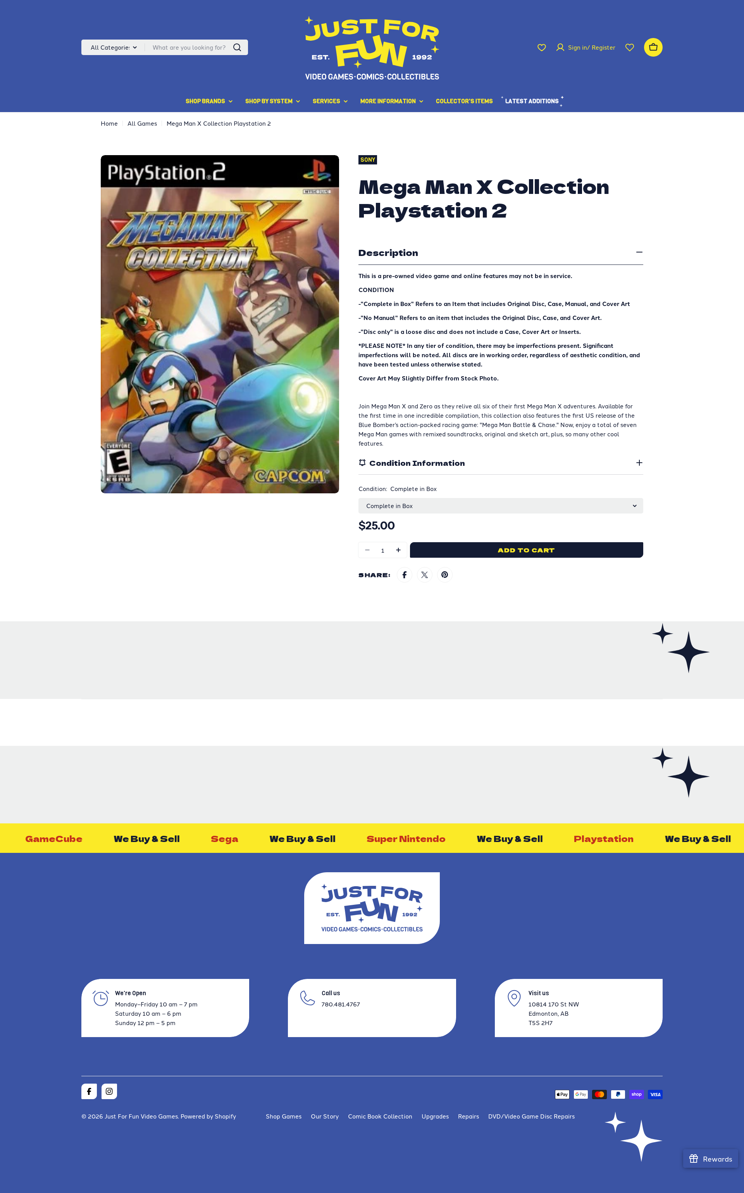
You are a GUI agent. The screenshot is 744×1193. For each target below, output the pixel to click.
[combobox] (164, 47)
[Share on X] (424, 575)
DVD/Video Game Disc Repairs (531, 1116)
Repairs (468, 1116)
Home (109, 123)
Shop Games (283, 1116)
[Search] (237, 47)
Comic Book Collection (380, 1116)
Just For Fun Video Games (141, 1116)
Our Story (325, 1116)
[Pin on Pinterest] (445, 575)
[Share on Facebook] (404, 575)
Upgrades (435, 1116)
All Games (142, 123)
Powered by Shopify (208, 1116)
